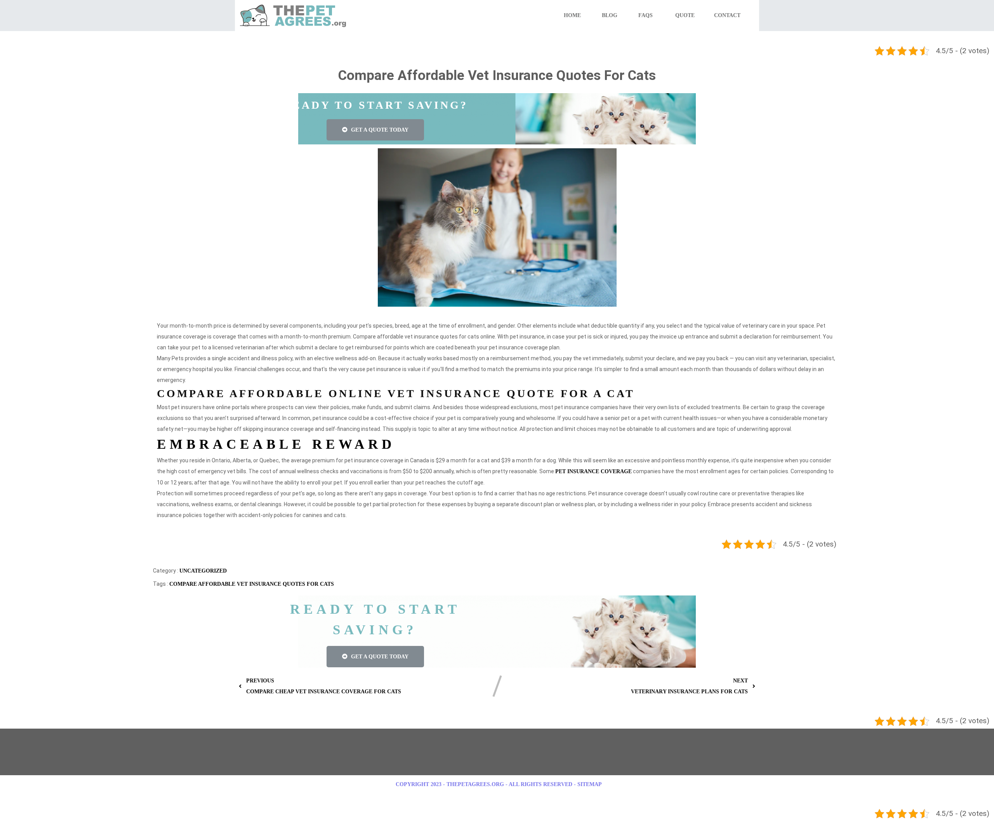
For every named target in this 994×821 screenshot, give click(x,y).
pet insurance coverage (593, 471)
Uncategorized (203, 571)
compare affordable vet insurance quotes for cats (251, 584)
